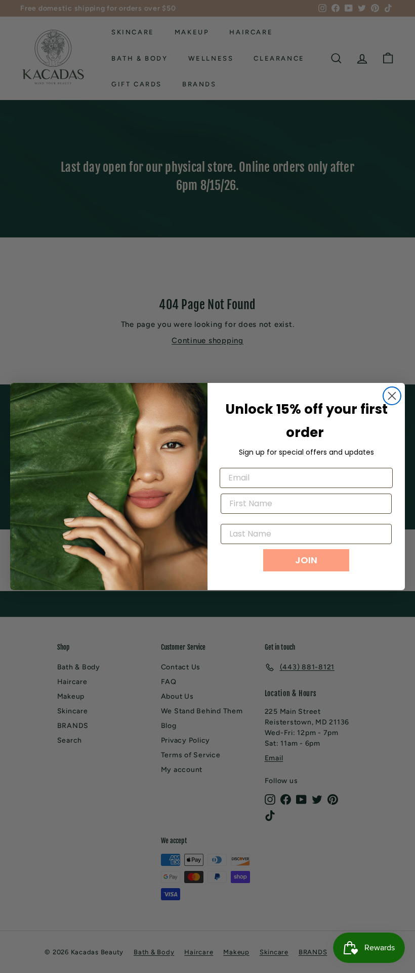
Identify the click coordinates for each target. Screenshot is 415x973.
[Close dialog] (392, 396)
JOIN (306, 560)
